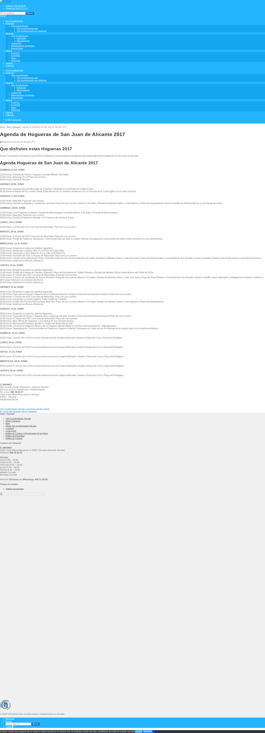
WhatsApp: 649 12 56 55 (17, 8)
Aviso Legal (11, 431)
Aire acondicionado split (27, 28)
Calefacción (16, 43)
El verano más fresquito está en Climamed (18, 411)
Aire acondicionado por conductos (32, 31)
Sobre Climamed (13, 421)
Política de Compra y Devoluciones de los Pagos (27, 433)
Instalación (21, 38)
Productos (10, 23)
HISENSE (15, 61)
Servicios (10, 33)
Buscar (30, 13)
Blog (8, 423)
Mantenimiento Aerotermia (22, 46)
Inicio (2, 127)
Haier (13, 58)
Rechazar (148, 732)
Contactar (10, 66)
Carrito (9, 726)
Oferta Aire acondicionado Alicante (21, 426)
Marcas (9, 51)
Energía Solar (17, 48)
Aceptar (139, 732)
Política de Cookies (14, 438)
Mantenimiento (23, 41)
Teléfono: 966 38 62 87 (16, 6)
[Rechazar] (154, 732)
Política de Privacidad (15, 436)
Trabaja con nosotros (15, 489)
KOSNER (15, 56)
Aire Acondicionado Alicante (18, 418)
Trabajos (9, 63)
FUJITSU (15, 53)
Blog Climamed (13, 127)
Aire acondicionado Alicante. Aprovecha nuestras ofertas (24, 409)
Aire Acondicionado (14, 21)
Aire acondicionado (19, 26)
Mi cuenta (10, 719)
